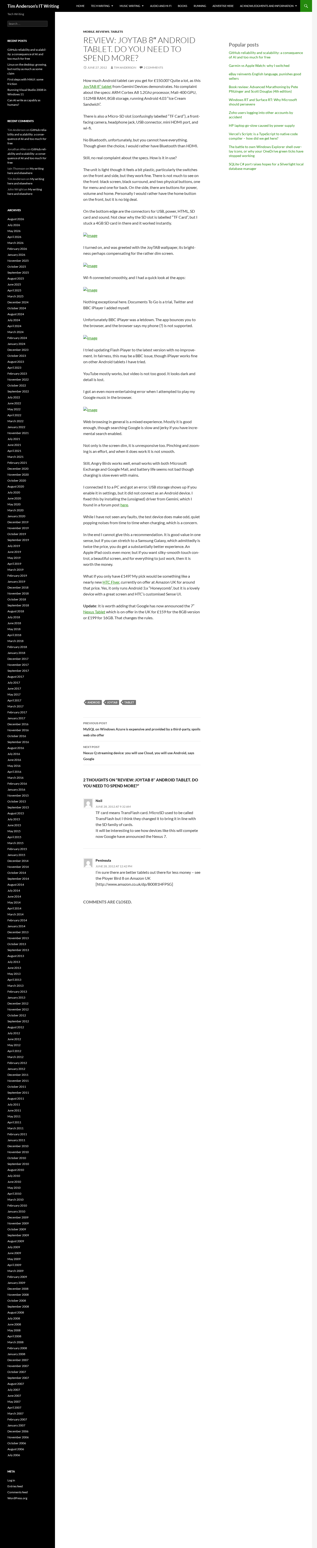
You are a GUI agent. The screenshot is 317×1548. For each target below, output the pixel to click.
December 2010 (17, 1146)
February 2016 (17, 783)
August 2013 (15, 956)
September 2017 (18, 670)
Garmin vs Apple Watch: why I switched (259, 65)
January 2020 (16, 516)
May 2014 (14, 902)
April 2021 (14, 451)
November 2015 (18, 795)
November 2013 (18, 938)
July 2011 (13, 1104)
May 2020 (14, 504)
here (124, 504)
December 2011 (17, 1075)
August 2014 (15, 884)
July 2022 (13, 397)
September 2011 (18, 1092)
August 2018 (15, 611)
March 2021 (15, 457)
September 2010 (18, 1164)
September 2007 (18, 1378)
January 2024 (16, 344)
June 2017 (14, 688)
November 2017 (18, 665)
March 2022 (15, 421)
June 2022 (14, 403)
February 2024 (17, 338)
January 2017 (16, 718)
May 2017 (14, 694)
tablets (117, 31)
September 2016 (18, 742)
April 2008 (14, 1336)
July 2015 (13, 819)
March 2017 (15, 706)
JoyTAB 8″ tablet (97, 86)
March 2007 (15, 1413)
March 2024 (15, 332)
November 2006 (18, 1437)
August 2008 (15, 1312)
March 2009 (15, 1271)
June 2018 (14, 623)
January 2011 (16, 1140)
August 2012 (15, 1027)
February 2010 (17, 1205)
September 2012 (18, 1021)
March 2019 (15, 569)
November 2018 (18, 593)
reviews (102, 31)
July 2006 (13, 1455)
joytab (112, 702)
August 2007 (15, 1384)
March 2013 (15, 985)
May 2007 (14, 1401)
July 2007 (13, 1390)
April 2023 (14, 367)
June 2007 (14, 1395)
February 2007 (17, 1419)
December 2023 (17, 350)
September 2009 (18, 1235)
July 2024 (13, 320)
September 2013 (18, 950)
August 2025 (15, 278)
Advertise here (223, 5)
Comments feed (17, 1492)
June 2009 (14, 1253)
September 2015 (18, 807)
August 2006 (15, 1449)
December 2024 (17, 302)
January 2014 (16, 926)
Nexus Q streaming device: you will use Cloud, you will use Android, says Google (138, 753)
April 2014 (14, 908)
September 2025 (18, 272)
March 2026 (15, 243)
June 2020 (14, 498)
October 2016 (16, 736)
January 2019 (16, 581)
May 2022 (14, 409)
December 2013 (17, 932)
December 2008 (17, 1288)
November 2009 (18, 1223)
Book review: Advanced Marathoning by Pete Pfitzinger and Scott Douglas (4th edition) (263, 89)
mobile (89, 31)
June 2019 (14, 552)
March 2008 (15, 1342)
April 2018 (14, 635)
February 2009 (17, 1277)
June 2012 (14, 1039)
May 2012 (14, 1045)
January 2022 (16, 427)
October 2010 (16, 1158)
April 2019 (14, 564)
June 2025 (14, 284)
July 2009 (13, 1247)
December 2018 (17, 587)
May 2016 (14, 766)
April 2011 (14, 1122)
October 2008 (16, 1300)
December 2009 (17, 1217)
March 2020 (15, 510)
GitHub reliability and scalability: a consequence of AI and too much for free (266, 55)
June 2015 (14, 825)
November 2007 (18, 1366)
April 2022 (14, 415)
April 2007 (14, 1407)
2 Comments (153, 67)
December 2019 (17, 522)
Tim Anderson (125, 67)
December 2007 (17, 1360)
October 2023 (16, 356)
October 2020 (16, 480)
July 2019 (13, 546)
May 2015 (14, 831)
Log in (11, 1480)
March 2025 (15, 296)
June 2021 (14, 445)
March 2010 (15, 1199)
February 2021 (17, 462)
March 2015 (15, 843)
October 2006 (16, 1443)
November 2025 (18, 260)
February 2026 (17, 249)
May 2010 (14, 1187)
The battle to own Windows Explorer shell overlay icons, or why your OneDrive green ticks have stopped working (266, 151)
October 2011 (16, 1086)
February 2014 (17, 920)
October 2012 (16, 1015)
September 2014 (18, 878)
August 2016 (15, 748)
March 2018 (15, 641)
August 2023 (15, 361)
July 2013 (13, 962)
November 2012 (18, 1009)
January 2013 (16, 997)
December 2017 (17, 659)
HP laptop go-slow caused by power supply (262, 125)
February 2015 (17, 849)
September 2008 (18, 1306)
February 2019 (17, 575)
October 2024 (16, 308)
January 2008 (16, 1354)
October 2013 (16, 944)
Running (200, 5)
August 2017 (15, 676)
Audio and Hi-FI (160, 5)
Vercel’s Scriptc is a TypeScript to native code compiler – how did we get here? (263, 136)
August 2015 (15, 813)
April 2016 (14, 772)
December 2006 (17, 1431)
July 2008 (13, 1318)
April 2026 (14, 237)
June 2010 (14, 1182)
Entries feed (15, 1486)
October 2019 (16, 534)
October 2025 (16, 266)
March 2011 (15, 1128)
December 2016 (17, 724)
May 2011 (14, 1116)
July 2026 (13, 225)
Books (182, 5)
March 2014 (15, 914)
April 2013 (14, 979)
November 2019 (18, 528)
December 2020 (17, 468)
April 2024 (14, 326)
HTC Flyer (111, 582)
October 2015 (16, 801)
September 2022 (18, 391)
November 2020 (18, 474)
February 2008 (17, 1348)
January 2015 (16, 855)
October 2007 (16, 1372)
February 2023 (17, 373)
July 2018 (13, 617)
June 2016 (14, 760)
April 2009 (14, 1265)
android (93, 702)
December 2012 (17, 1003)
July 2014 (13, 890)
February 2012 (17, 1063)
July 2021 (13, 439)
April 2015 (14, 837)
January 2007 (16, 1425)
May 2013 (14, 974)
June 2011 (14, 1110)
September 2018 (18, 605)
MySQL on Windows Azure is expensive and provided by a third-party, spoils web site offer (141, 729)
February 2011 (17, 1134)
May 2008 (14, 1330)
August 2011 (15, 1098)
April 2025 (14, 290)
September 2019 (18, 540)
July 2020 (13, 492)
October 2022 (16, 385)
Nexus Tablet (94, 611)
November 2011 (18, 1081)
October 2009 (16, 1229)
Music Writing (130, 5)
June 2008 (14, 1324)
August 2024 (15, 314)
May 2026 (14, 231)
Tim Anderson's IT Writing (33, 6)
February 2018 (17, 647)
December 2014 (17, 861)
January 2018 (16, 653)
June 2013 (14, 968)
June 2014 (14, 896)
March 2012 (15, 1057)
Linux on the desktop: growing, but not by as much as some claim (27, 69)
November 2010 (18, 1152)
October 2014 (16, 873)
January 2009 (16, 1283)
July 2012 (13, 1033)
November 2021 (18, 433)
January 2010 (16, 1211)
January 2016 (16, 789)
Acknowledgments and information (266, 5)
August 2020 (15, 486)
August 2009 (15, 1241)
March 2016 (15, 777)
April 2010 (14, 1193)
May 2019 (14, 558)
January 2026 (16, 255)
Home (80, 5)
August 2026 (15, 219)
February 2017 (17, 712)
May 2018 (14, 629)
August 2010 (15, 1170)
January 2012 (16, 1069)
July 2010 (13, 1176)
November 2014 (18, 867)
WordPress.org (17, 1498)
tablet (129, 702)
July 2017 (13, 682)
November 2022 (18, 379)
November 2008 (18, 1294)
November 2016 (18, 730)
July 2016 (13, 754)
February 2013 (17, 991)
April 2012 (14, 1051)
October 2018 (16, 599)
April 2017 (14, 700)
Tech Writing (100, 5)
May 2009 (14, 1259)
